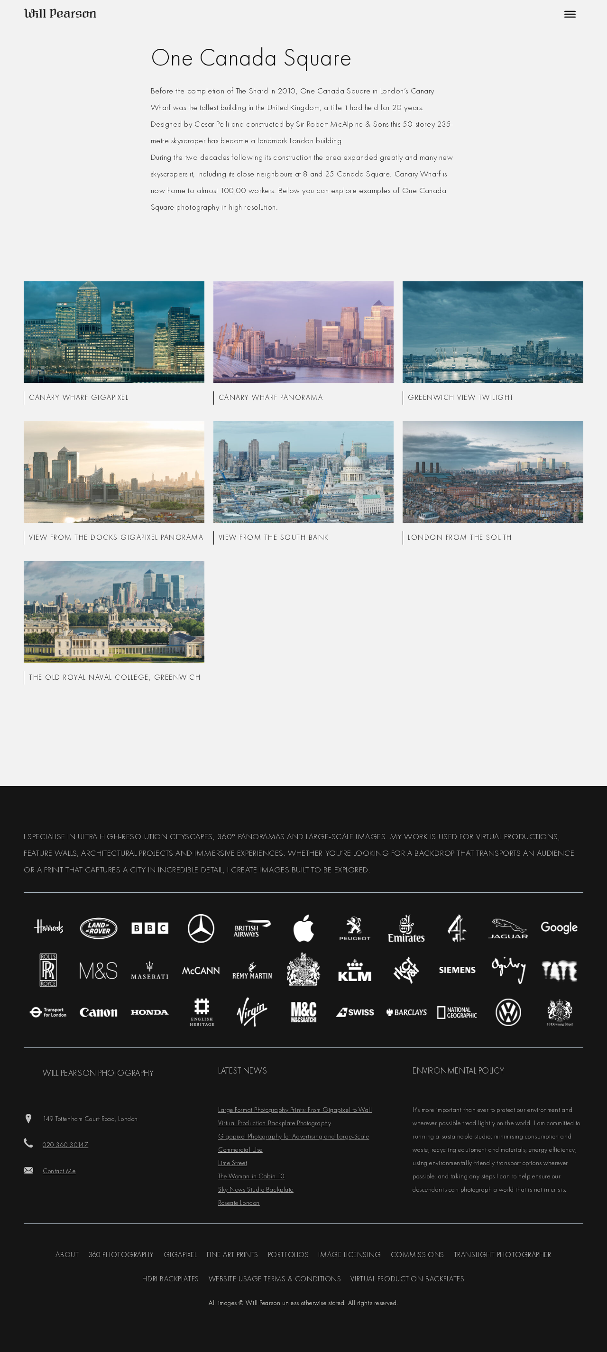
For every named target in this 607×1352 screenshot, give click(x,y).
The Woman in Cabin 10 (251, 1176)
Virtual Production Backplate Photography (274, 1123)
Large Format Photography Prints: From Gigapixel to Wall (295, 1109)
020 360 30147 (65, 1144)
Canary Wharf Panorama (271, 397)
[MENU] (568, 14)
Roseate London (239, 1202)
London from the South (460, 537)
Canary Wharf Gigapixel (79, 397)
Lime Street (232, 1162)
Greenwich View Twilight (461, 397)
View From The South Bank (274, 537)
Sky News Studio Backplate (256, 1189)
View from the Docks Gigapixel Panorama (116, 537)
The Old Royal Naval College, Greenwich (115, 677)
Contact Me (59, 1171)
